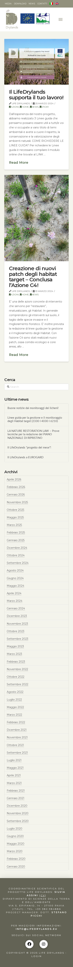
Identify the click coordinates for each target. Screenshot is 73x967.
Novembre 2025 (17, 502)
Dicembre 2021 (17, 730)
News (35, 106)
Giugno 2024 (15, 578)
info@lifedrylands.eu (36, 929)
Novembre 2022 (17, 669)
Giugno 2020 (15, 836)
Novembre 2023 (17, 623)
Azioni (15, 106)
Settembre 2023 (17, 639)
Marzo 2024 (14, 601)
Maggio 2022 (15, 707)
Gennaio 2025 (16, 540)
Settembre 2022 (17, 684)
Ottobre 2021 (15, 745)
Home (25, 106)
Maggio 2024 (15, 585)
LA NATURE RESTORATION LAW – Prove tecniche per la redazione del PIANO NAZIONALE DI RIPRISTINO (33, 434)
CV (43, 895)
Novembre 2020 (17, 813)
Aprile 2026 (14, 479)
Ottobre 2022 (15, 676)
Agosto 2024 (15, 570)
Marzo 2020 (14, 851)
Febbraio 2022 (16, 722)
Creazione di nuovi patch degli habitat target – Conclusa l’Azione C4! (33, 276)
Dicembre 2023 (17, 616)
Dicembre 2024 (17, 547)
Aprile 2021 (14, 775)
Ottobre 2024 (16, 555)
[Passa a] (51, 4)
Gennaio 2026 (16, 494)
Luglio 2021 (14, 760)
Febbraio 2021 (16, 790)
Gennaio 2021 (15, 798)
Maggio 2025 (15, 517)
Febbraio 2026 (16, 487)
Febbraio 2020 (16, 858)
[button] (61, 19)
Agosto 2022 (15, 692)
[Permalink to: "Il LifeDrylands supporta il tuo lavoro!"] (36, 62)
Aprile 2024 (14, 593)
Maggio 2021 (15, 767)
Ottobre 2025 (15, 510)
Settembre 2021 (17, 752)
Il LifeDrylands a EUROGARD (25, 457)
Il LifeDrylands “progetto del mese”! (29, 447)
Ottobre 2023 (15, 631)
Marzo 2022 (14, 714)
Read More (18, 163)
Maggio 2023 (15, 646)
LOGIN (36, 956)
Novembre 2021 (17, 737)
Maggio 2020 (15, 843)
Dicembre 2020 (17, 805)
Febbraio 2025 (16, 532)
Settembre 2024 (17, 563)
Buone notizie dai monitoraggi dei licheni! (33, 408)
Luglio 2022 (14, 699)
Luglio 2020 (14, 828)
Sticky (45, 106)
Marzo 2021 (14, 783)
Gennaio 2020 (16, 866)
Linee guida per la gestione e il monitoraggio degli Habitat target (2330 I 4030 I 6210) (34, 419)
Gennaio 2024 (16, 608)
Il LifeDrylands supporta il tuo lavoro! (36, 94)
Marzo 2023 (14, 654)
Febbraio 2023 (16, 661)
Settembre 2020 (18, 821)
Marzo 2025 (14, 525)
